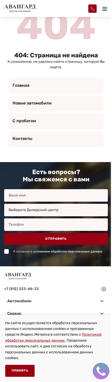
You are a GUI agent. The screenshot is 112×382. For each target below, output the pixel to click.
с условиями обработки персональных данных (66, 251)
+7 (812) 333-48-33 (21, 289)
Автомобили (19, 301)
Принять (20, 370)
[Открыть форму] (92, 8)
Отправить (55, 239)
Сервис (14, 313)
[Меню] (105, 8)
